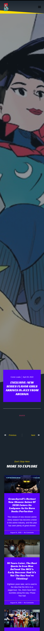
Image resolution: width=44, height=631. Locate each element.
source (22, 415)
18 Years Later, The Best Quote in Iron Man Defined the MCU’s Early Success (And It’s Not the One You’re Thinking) (22, 571)
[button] (39, 7)
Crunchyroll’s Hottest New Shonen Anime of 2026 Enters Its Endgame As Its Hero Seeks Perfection (22, 505)
